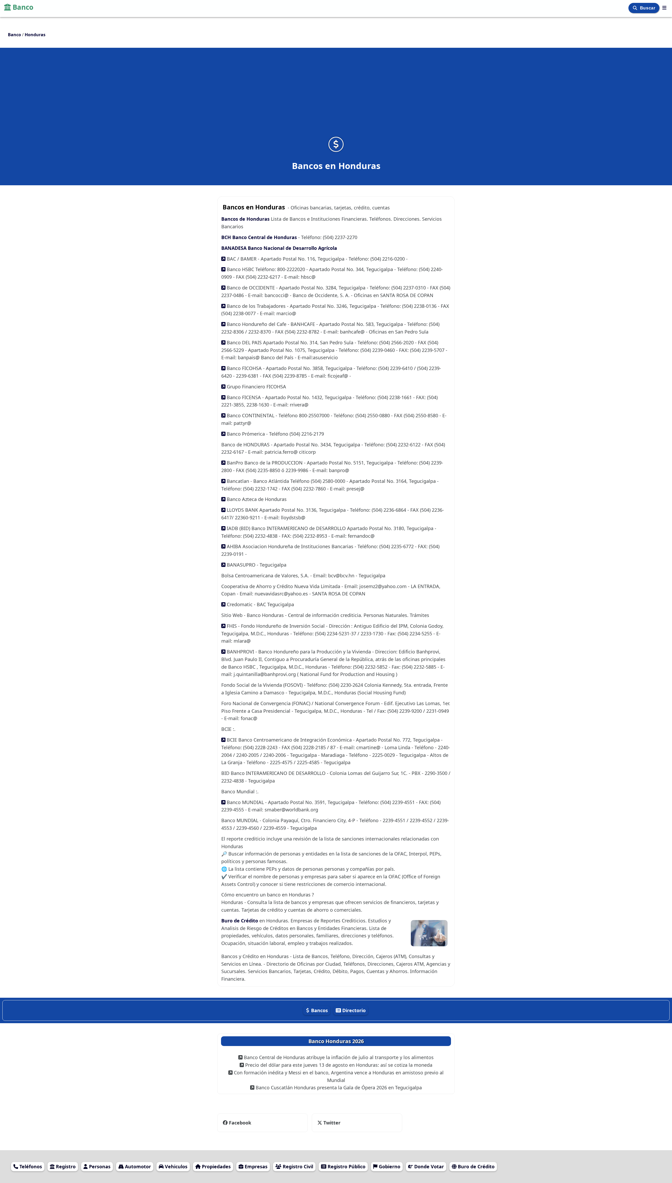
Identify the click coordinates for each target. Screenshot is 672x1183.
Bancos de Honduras (245, 219)
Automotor (137, 1166)
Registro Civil (297, 1166)
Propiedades (216, 1166)
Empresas (255, 1166)
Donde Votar (428, 1166)
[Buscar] (635, 8)
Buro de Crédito (240, 920)
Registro (65, 1166)
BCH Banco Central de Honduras (259, 237)
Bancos (319, 1010)
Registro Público (345, 1166)
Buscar (648, 8)
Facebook (240, 1122)
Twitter (328, 1122)
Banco (23, 7)
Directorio (353, 1010)
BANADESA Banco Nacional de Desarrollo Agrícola (279, 248)
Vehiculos (175, 1166)
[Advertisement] (336, 95)
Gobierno (388, 1166)
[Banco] (664, 7)
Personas (99, 1166)
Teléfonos (30, 1166)
